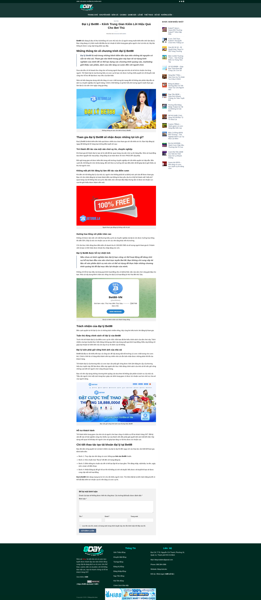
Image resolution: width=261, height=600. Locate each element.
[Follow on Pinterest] (181, 1)
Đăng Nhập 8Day (119, 571)
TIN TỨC (116, 21)
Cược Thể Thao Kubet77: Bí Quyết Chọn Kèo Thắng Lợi (176, 41)
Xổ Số (157, 15)
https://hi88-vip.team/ (85, 584)
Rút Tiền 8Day (118, 581)
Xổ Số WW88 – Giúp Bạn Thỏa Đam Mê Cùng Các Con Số (175, 68)
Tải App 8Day (118, 562)
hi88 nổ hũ (169, 574)
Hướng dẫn (166, 15)
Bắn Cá (115, 15)
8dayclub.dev (162, 569)
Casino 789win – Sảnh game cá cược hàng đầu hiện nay (175, 126)
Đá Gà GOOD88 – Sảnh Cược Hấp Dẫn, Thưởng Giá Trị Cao (176, 145)
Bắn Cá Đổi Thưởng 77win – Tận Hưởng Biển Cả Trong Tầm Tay (175, 59)
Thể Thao (148, 15)
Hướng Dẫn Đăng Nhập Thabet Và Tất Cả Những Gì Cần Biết (175, 108)
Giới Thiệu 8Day (119, 552)
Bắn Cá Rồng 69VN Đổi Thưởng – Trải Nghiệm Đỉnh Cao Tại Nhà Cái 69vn (176, 135)
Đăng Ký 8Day (118, 566)
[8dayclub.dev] (86, 8)
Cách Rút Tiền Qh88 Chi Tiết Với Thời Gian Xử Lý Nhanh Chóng (175, 155)
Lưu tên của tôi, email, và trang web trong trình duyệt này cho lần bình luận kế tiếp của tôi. (114, 526)
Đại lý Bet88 (85, 55)
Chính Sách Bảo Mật (121, 585)
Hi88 (86, 577)
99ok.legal (160, 574)
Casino (123, 15)
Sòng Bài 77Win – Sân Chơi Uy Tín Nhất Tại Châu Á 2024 (176, 77)
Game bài (132, 15)
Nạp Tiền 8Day (118, 576)
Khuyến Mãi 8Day (119, 557)
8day (84, 559)
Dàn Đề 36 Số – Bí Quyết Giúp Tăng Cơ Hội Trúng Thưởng (175, 49)
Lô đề (140, 15)
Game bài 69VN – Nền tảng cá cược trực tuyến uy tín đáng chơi (176, 165)
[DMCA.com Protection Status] (93, 581)
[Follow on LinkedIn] (183, 1)
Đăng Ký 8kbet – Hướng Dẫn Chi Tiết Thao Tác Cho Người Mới (176, 87)
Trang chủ (93, 15)
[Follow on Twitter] (179, 1)
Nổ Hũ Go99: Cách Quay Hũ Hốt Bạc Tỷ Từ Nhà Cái (175, 117)
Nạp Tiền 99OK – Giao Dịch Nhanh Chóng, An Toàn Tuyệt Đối (176, 97)
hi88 (96, 584)
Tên (81, 516)
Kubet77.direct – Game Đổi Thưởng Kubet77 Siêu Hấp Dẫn (175, 31)
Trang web (134, 516)
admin (124, 33)
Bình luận (83, 499)
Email (107, 516)
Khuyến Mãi (104, 15)
